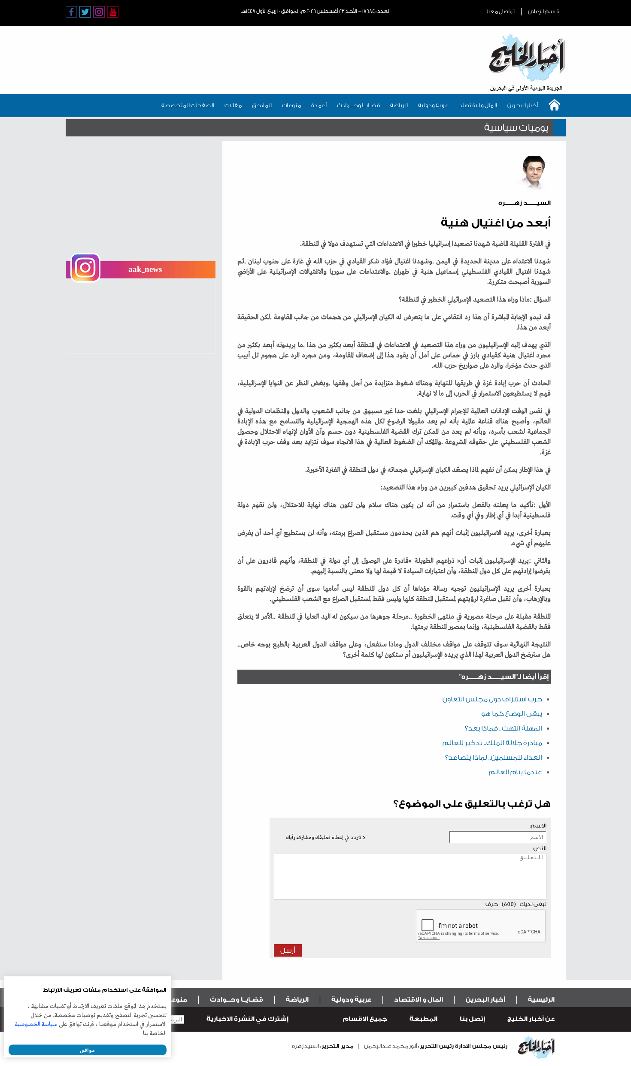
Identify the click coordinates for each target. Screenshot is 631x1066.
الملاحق (262, 105)
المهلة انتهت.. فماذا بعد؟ (503, 728)
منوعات (291, 105)
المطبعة (423, 1019)
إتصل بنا (472, 1019)
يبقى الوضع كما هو (511, 714)
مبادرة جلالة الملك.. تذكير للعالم (492, 743)
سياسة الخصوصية (36, 1024)
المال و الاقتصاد (478, 105)
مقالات (233, 105)
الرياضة (399, 105)
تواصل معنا (500, 11)
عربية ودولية (433, 105)
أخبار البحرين (522, 105)
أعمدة (319, 105)
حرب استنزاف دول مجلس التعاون (492, 699)
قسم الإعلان (543, 11)
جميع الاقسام (365, 1019)
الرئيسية (541, 999)
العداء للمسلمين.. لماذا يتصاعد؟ (493, 757)
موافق (87, 1050)
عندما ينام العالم (515, 772)
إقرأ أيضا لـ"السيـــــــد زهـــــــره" (504, 677)
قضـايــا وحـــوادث (358, 105)
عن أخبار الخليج (531, 1019)
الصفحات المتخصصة (187, 105)
